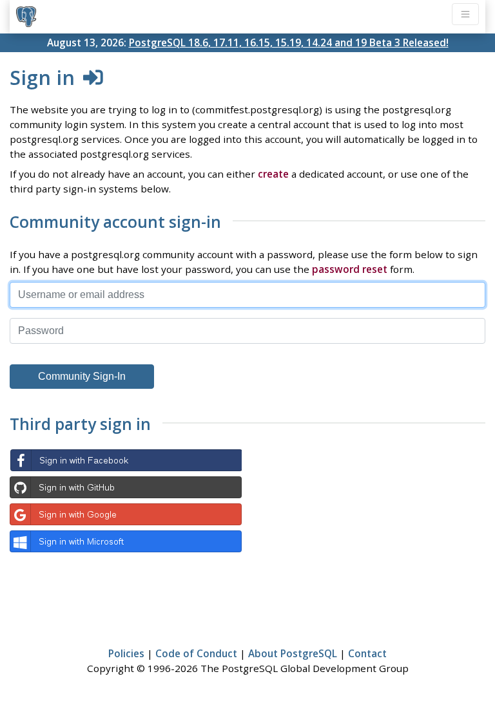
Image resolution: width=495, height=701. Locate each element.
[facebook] (126, 460)
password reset (349, 269)
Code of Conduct (196, 653)
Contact (367, 653)
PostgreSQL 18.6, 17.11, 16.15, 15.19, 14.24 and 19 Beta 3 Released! (289, 42)
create (273, 173)
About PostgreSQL (292, 653)
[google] (126, 514)
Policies (126, 653)
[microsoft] (126, 541)
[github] (126, 487)
